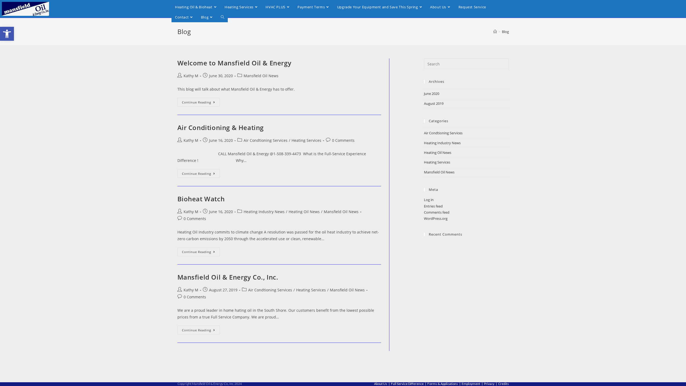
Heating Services (306, 140)
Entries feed (433, 206)
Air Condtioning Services (266, 140)
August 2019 (433, 103)
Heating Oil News (304, 211)
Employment (471, 384)
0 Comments (343, 140)
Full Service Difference (407, 384)
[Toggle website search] (222, 17)
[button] (7, 34)
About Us (380, 384)
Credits (503, 384)
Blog (505, 31)
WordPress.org (436, 218)
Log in (429, 199)
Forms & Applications (442, 384)
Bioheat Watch (201, 198)
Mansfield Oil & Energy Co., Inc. (227, 277)
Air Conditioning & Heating (220, 127)
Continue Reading (201, 101)
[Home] (495, 31)
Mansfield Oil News (261, 75)
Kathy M (191, 75)
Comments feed (436, 212)
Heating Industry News (264, 211)
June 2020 (431, 93)
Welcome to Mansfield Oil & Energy (234, 62)
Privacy (489, 384)
